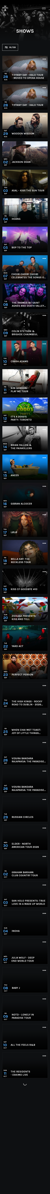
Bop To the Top (22, 247)
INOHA (16, 930)
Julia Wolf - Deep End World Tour (22, 959)
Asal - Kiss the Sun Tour (28, 190)
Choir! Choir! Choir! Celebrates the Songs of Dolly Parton (28, 276)
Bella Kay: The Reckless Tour (21, 560)
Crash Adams (19, 361)
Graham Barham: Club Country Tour (25, 874)
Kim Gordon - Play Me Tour (19, 390)
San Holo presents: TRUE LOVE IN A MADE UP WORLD (28, 902)
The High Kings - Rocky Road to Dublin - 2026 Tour (27, 703)
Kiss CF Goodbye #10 (24, 589)
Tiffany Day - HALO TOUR (27, 105)
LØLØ (14, 532)
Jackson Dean (21, 161)
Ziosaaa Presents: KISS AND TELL (24, 617)
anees (15, 475)
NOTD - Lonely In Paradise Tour (23, 1016)
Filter (12, 47)
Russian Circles (22, 817)
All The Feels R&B (23, 1044)
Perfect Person (22, 674)
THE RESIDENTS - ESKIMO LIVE (20, 1073)
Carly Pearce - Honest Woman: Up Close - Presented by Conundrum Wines (26, 1130)
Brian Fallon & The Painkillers (21, 447)
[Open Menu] (44, 8)
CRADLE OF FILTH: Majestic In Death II (24, 1102)
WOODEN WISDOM (23, 133)
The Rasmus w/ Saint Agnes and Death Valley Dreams (28, 304)
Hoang (16, 218)
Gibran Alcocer (21, 503)
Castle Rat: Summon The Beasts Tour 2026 (25, 1187)
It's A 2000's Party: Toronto (21, 418)
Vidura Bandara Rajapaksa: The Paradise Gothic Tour (28, 760)
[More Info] (44, 59)
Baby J (16, 987)
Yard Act (17, 646)
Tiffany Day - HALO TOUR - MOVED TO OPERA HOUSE (28, 76)
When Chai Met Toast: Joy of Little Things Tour (26, 731)
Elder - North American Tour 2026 (25, 845)
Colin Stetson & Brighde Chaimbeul (25, 333)
